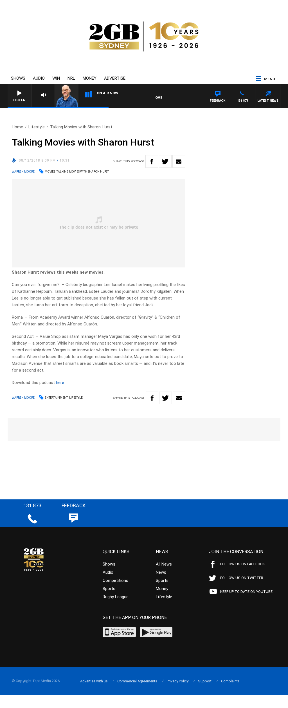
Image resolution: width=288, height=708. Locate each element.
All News (164, 564)
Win (56, 78)
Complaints (230, 681)
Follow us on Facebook (242, 564)
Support (205, 681)
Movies (50, 171)
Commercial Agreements (137, 681)
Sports (109, 588)
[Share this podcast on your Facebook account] (151, 161)
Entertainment (56, 397)
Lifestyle (36, 126)
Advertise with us (94, 681)
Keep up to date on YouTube (246, 591)
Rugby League (116, 596)
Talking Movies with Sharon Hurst (83, 171)
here (60, 382)
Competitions (115, 580)
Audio (39, 78)
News (161, 572)
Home (17, 126)
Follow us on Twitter (241, 578)
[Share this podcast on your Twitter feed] (165, 161)
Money (89, 78)
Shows (18, 78)
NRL (71, 78)
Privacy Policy (177, 681)
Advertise (114, 78)
